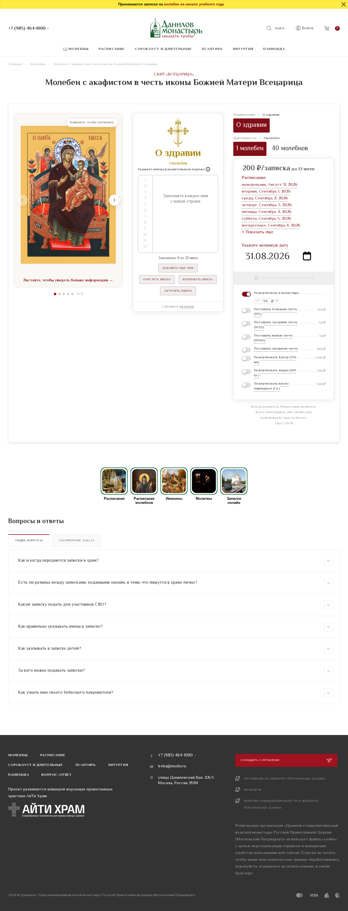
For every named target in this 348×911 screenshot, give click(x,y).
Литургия (118, 765)
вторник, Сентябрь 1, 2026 (266, 192)
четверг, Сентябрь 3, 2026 (267, 205)
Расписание (53, 755)
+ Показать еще (257, 232)
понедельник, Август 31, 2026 (269, 185)
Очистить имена (156, 280)
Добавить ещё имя (178, 268)
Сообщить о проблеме (260, 760)
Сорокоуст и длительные (35, 765)
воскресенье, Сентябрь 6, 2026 (271, 225)
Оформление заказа (77, 540)
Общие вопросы (29, 540)
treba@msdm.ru (172, 766)
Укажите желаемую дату (265, 246)
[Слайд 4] (68, 294)
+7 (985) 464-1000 (27, 28)
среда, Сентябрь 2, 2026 (265, 198)
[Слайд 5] (72, 294)
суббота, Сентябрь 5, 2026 (266, 219)
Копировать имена (198, 280)
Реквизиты (252, 790)
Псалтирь (86, 765)
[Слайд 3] (64, 294)
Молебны (18, 755)
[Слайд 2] (59, 294)
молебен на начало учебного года (194, 4)
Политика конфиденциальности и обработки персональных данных (281, 804)
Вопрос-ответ (56, 775)
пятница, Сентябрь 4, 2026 (266, 212)
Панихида (18, 775)
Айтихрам (186, 306)
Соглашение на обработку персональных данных (284, 779)
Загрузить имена (178, 291)
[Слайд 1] (55, 294)
